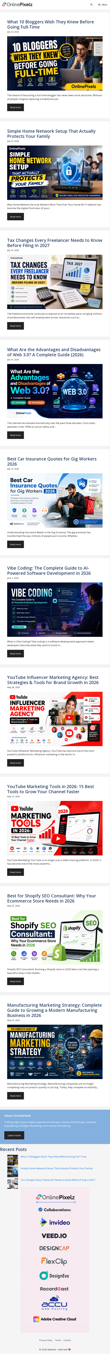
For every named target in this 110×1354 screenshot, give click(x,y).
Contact (67, 1340)
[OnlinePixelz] (17, 4)
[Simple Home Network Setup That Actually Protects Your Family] (12, 1172)
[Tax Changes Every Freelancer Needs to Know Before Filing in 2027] (12, 1184)
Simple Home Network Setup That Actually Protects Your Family (56, 1168)
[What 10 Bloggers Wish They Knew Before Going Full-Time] (12, 1161)
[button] (91, 4)
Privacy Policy (46, 1340)
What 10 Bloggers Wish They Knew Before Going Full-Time (53, 1156)
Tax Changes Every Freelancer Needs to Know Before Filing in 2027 (57, 1179)
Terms (58, 1340)
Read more (15, 107)
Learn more (14, 1135)
